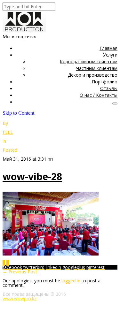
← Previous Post (20, 272)
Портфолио (104, 82)
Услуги (110, 55)
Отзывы (108, 88)
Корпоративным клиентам (88, 61)
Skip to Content (18, 113)
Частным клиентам (96, 68)
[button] (114, 103)
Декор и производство (92, 75)
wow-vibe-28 (32, 176)
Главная (108, 48)
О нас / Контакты (98, 95)
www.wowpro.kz (19, 298)
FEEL (8, 132)
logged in (70, 281)
